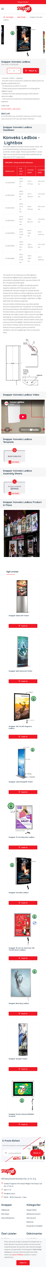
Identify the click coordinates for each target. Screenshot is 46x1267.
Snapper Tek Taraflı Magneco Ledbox (20, 727)
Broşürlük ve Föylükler (35, 1226)
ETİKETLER (5, 106)
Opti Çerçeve (31, 1218)
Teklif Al (24, 626)
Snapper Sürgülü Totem (18, 1059)
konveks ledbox (6, 109)
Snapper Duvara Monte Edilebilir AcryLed (21, 1115)
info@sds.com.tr (9, 1193)
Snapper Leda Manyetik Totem (21, 782)
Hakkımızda (5, 1210)
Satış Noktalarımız (7, 1218)
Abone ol (36, 1153)
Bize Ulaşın (5, 1214)
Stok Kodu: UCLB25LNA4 (9, 64)
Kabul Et (23, 1263)
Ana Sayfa (9, 17)
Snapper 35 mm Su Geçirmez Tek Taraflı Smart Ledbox (21, 949)
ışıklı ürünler (17, 109)
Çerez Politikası (18, 1255)
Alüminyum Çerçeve (33, 1214)
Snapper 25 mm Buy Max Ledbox (22, 837)
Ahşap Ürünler (32, 1210)
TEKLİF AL (32, 71)
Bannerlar (30, 1222)
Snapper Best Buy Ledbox (19, 1003)
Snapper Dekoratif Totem (19, 616)
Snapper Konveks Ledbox (19, 893)
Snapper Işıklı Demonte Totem (20, 671)
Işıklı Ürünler (21, 17)
